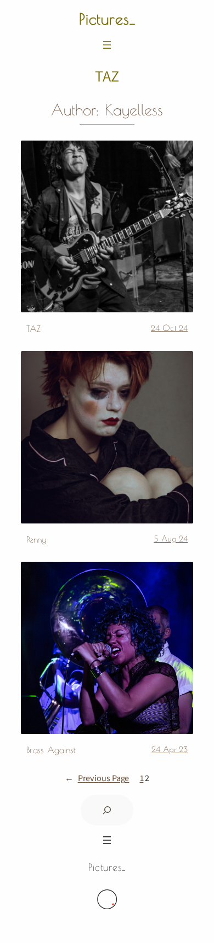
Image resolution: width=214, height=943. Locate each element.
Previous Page (97, 778)
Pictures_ (107, 19)
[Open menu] (107, 44)
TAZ (33, 329)
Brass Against (51, 750)
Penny (36, 539)
